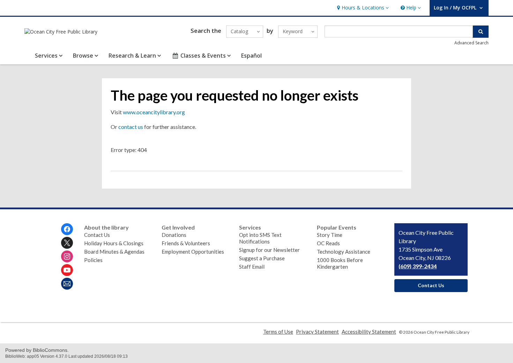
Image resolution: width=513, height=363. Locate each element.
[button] (362, 8)
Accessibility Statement (369, 331)
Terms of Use (278, 331)
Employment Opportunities (193, 251)
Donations (174, 235)
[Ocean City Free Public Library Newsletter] (67, 284)
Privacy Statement (317, 331)
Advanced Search (471, 43)
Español (251, 55)
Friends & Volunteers (186, 243)
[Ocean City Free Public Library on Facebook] (67, 229)
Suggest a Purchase (262, 258)
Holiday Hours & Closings (113, 243)
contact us (130, 126)
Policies (93, 260)
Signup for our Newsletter (269, 250)
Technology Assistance (343, 251)
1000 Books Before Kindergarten (340, 263)
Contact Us (97, 235)
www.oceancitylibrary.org (154, 112)
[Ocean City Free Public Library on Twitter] (67, 243)
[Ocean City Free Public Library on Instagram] (67, 256)
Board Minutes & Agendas (114, 251)
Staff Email (252, 266)
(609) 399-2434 (418, 266)
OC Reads (328, 243)
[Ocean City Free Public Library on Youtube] (67, 270)
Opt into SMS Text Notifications (260, 238)
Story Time (329, 235)
